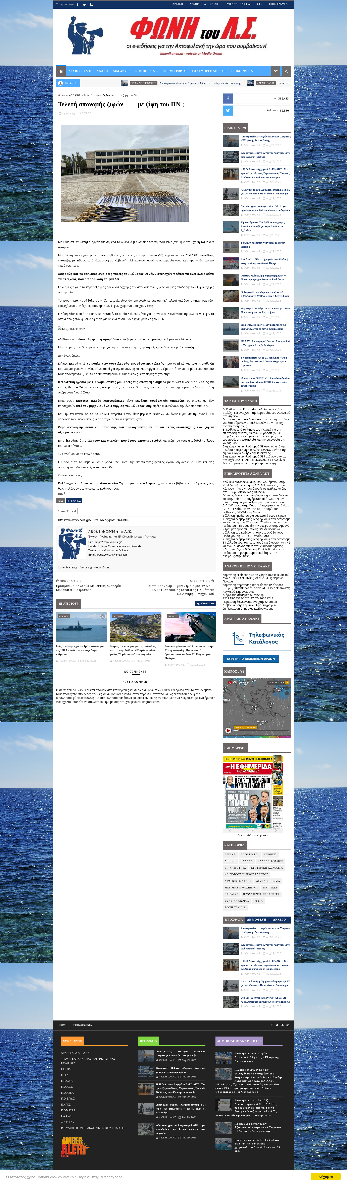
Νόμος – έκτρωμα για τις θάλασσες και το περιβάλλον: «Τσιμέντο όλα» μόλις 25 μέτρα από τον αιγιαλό (133, 650)
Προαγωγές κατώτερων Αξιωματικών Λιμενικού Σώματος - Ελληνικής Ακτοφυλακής (258, 1127)
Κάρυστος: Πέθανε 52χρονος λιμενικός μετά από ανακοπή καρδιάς (242, 83)
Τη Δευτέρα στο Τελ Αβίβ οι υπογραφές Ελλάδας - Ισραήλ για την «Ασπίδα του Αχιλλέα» (263, 226)
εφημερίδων (262, 835)
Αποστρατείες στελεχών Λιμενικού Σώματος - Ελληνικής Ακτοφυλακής (127, 83)
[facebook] (78, 5)
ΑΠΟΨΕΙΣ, (86, 113)
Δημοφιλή (256, 919)
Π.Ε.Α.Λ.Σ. (67, 1081)
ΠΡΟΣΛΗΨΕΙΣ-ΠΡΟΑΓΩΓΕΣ (261, 894)
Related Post (68, 604)
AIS (224, 71)
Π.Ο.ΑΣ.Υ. (67, 1086)
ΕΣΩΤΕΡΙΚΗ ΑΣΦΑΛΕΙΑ (267, 867)
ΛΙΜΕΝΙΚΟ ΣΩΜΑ (268, 881)
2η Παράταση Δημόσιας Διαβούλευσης (248, 608)
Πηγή (62, 494)
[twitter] (85, 5)
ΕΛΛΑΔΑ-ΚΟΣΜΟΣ (270, 861)
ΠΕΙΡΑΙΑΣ (231, 894)
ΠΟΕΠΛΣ (66, 1069)
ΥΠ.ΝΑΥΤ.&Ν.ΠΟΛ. (239, 4)
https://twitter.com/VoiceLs (113, 550)
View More (207, 603)
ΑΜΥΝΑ (230, 854)
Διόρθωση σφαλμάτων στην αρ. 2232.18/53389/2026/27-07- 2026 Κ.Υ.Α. (248, 596)
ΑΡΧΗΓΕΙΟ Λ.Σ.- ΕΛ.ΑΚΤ (76, 1053)
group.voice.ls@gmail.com (112, 554)
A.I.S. (260, 4)
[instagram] (288, 1025)
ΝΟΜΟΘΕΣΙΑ (145, 71)
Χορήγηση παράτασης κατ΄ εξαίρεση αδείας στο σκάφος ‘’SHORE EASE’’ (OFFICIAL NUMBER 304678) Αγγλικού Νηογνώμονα (256, 588)
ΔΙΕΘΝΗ (230, 861)
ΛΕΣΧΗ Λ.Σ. (68, 1122)
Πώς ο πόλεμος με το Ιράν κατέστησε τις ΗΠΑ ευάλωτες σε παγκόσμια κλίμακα (80, 650)
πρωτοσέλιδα (247, 835)
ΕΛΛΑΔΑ (247, 861)
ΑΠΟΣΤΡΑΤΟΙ (250, 854)
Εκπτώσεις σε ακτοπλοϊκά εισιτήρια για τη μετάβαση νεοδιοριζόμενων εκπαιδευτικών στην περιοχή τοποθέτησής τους (256, 422)
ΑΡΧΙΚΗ (177, 4)
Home (61, 95)
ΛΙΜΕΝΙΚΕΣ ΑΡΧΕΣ (193, 83)
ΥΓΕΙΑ (258, 900)
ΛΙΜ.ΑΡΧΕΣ (122, 71)
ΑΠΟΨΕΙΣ (74, 95)
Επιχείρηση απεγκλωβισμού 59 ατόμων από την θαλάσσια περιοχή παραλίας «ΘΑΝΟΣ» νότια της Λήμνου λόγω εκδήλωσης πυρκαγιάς (254, 449)
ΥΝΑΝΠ (102, 71)
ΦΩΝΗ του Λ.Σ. (235, 907)
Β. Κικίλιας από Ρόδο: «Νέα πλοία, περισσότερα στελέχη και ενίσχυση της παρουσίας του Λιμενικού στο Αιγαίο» (256, 412)
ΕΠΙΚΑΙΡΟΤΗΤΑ (235, 867)
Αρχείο (279, 919)
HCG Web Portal (175, 71)
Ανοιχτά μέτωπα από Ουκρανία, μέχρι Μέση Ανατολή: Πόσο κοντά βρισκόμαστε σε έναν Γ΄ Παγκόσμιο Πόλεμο (189, 652)
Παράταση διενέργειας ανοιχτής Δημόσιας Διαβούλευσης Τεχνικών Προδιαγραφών (250, 603)
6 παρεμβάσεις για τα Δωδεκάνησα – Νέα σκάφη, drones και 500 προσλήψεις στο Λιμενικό (264, 361)
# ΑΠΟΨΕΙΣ (74, 500)
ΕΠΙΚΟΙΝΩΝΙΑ (278, 4)
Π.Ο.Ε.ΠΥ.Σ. (68, 1098)
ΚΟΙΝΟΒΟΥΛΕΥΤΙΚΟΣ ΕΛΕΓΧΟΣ (246, 874)
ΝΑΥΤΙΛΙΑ (270, 887)
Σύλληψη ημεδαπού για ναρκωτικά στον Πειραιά (254, 515)
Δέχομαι (325, 1176)
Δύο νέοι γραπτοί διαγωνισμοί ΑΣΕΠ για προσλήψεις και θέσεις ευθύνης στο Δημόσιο (180, 1129)
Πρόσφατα (234, 919)
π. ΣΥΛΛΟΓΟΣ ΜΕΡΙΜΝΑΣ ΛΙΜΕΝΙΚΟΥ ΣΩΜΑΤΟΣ (93, 1128)
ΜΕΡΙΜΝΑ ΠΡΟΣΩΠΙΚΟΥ (241, 887)
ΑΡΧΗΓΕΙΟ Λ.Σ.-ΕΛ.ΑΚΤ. (204, 4)
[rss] (92, 5)
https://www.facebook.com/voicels (121, 546)
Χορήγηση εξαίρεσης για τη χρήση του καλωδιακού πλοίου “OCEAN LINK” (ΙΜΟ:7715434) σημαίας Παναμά (256, 578)
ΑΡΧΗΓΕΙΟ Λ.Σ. (80, 71)
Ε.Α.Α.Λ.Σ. (67, 1116)
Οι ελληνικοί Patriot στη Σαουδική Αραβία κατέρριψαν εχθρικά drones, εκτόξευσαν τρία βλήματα (265, 381)
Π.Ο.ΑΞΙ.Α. (67, 1093)
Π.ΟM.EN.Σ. (68, 1110)
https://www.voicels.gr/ (108, 542)
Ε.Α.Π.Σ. (66, 1104)
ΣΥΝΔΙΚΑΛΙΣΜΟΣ (237, 900)
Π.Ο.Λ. (65, 1075)
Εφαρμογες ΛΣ (204, 71)
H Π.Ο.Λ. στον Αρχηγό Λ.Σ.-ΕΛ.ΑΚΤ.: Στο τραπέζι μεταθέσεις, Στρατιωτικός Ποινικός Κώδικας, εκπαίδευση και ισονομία (265, 173)
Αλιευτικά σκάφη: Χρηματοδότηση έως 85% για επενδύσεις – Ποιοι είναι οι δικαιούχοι (180, 1108)
